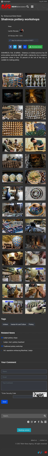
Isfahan (5, 324)
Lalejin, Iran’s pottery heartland (13, 342)
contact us (43, 440)
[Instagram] (31, 422)
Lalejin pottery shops (10, 338)
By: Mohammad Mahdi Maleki (11, 16)
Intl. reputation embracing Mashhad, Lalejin (18, 350)
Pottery (31, 324)
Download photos (36, 47)
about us (34, 440)
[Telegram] (28, 422)
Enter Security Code (8, 393)
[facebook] (38, 422)
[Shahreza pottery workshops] (12, 80)
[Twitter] (35, 422)
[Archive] (45, 422)
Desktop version (24, 430)
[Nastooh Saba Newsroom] (39, 452)
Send (4, 402)
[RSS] (42, 422)
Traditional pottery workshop (12, 346)
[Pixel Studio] (44, 452)
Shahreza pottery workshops (20, 19)
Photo (9, 26)
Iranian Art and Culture (18, 324)
